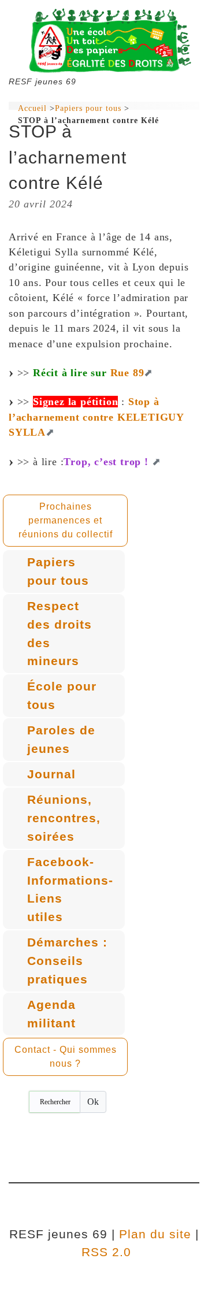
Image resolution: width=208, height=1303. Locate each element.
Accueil (32, 108)
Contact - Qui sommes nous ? (65, 1056)
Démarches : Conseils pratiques (67, 960)
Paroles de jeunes (61, 739)
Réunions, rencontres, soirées (64, 817)
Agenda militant (51, 1014)
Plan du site (155, 1234)
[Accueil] (104, 41)
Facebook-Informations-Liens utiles (70, 889)
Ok (93, 1102)
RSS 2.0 (104, 1252)
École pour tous (61, 695)
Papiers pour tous (88, 108)
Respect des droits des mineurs (59, 633)
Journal (51, 774)
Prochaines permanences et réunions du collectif (65, 520)
